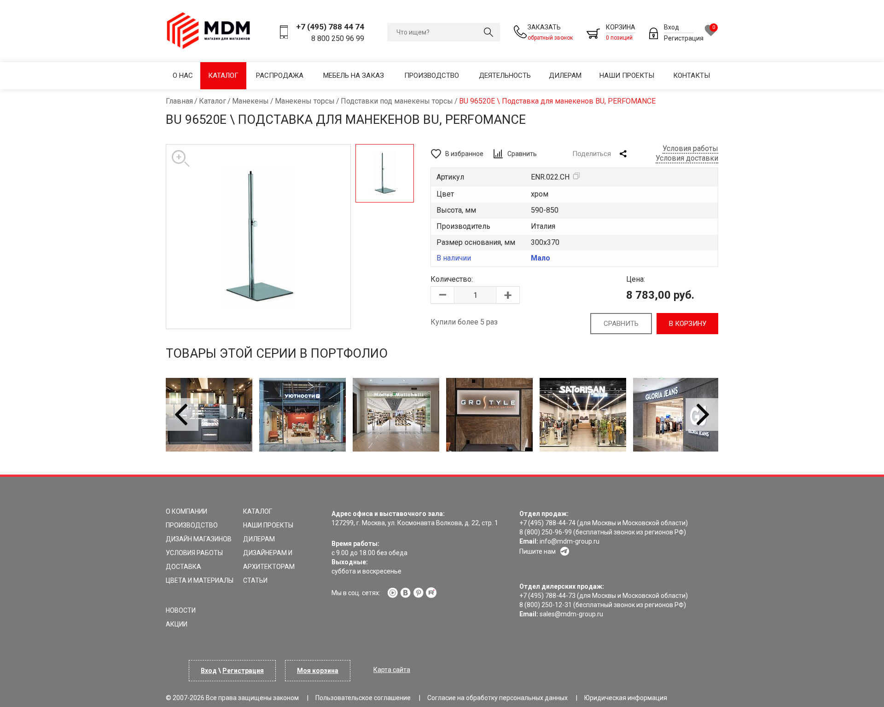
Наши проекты (626, 75)
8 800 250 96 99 (337, 38)
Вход (671, 27)
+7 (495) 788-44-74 (547, 523)
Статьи (255, 580)
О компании (186, 511)
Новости (181, 610)
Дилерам (565, 75)
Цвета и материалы (199, 580)
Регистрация (684, 38)
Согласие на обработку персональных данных (497, 697)
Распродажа (279, 75)
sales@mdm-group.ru (571, 614)
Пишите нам (537, 551)
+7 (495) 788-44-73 (547, 595)
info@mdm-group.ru (569, 541)
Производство (431, 75)
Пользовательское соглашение (363, 697)
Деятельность (505, 75)
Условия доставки (687, 158)
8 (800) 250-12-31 (545, 604)
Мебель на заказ (353, 75)
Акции (176, 624)
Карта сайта (391, 669)
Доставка (183, 566)
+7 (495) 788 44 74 (330, 26)
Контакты (691, 75)
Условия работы (690, 148)
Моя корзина (317, 670)
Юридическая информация (625, 697)
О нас (183, 75)
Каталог (223, 75)
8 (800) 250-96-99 (545, 532)
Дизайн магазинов (199, 539)
